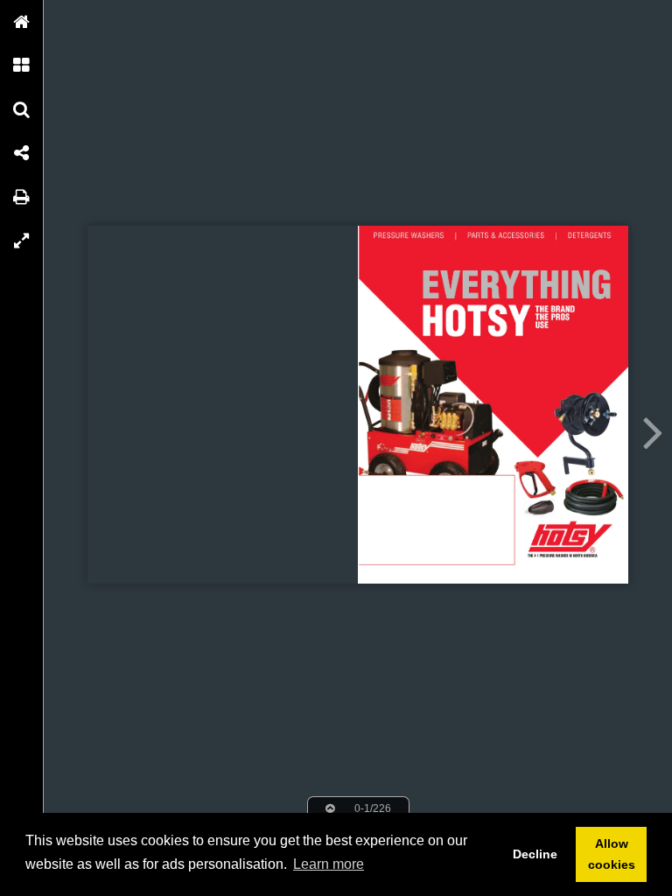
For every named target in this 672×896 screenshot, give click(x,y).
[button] (22, 22)
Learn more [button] (328, 864)
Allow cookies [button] (611, 854)
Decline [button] (535, 854)
